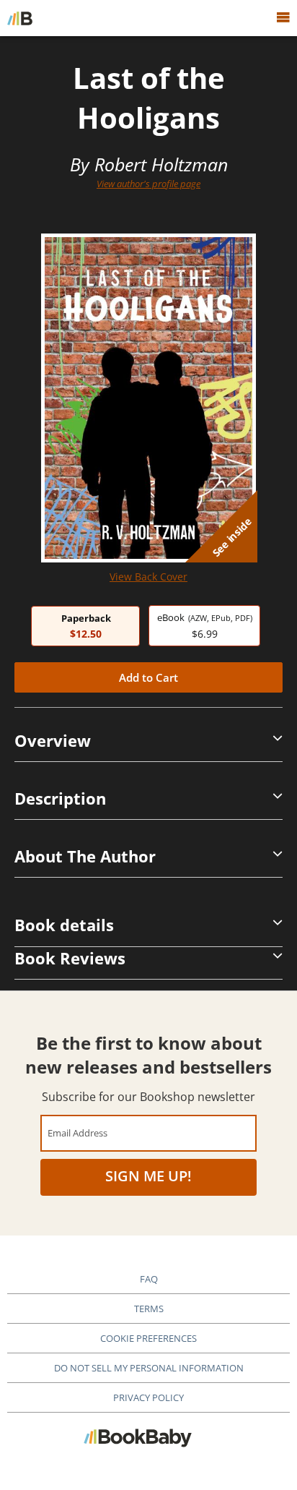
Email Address (77, 1132)
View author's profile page (148, 183)
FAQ (149, 1278)
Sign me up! (148, 1176)
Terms (149, 1308)
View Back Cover (148, 576)
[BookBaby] (19, 18)
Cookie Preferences (148, 1338)
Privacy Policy (148, 1397)
